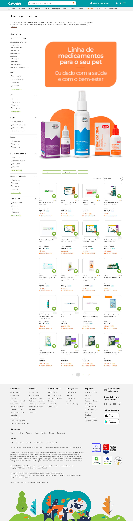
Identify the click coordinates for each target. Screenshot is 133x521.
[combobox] (52, 3)
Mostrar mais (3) (16, 215)
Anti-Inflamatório (16, 48)
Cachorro (15, 34)
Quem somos (15, 392)
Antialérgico (14, 59)
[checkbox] (11, 76)
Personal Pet (70, 398)
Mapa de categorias (27, 482)
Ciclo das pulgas (90, 406)
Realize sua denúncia (17, 421)
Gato (21, 433)
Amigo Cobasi (52, 392)
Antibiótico (14, 62)
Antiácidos (13, 56)
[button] (73, 3)
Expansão (13, 415)
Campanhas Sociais (16, 404)
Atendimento (113, 8)
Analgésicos (14, 45)
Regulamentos (34, 395)
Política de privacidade (36, 401)
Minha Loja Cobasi (91, 418)
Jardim (44, 433)
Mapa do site (14, 482)
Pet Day (88, 415)
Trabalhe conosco (16, 409)
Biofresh (88, 398)
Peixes (51, 433)
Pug (11, 442)
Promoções (89, 8)
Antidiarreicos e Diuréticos (19, 67)
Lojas (98, 8)
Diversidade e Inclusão (18, 401)
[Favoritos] (120, 3)
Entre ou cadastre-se (101, 3)
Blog (104, 8)
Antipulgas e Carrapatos (18, 42)
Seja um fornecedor (17, 412)
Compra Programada (55, 398)
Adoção (69, 401)
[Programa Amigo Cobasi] (117, 3)
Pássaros (29, 433)
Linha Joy (88, 395)
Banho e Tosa (71, 392)
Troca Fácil (32, 409)
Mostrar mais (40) (16, 170)
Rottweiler (20, 442)
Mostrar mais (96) (16, 89)
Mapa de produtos (41, 482)
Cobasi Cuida (52, 404)
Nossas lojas (14, 395)
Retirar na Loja (53, 406)
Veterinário (70, 395)
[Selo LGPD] (118, 465)
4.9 (77, 200)
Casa (36, 433)
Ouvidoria (32, 412)
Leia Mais (14, 27)
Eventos (13, 398)
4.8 (55, 200)
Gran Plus (88, 412)
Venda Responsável (17, 406)
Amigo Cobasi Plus (54, 395)
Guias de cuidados (91, 421)
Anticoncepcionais (16, 64)
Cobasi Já (51, 401)
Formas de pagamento (37, 404)
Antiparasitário (15, 50)
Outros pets (61, 433)
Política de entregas (36, 398)
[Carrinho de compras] (124, 3)
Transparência (15, 418)
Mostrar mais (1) (16, 111)
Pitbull (29, 442)
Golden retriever (51, 442)
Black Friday (89, 404)
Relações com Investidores (19, 423)
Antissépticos (14, 53)
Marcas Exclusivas (91, 392)
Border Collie (38, 442)
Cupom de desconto (92, 401)
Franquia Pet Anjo (72, 404)
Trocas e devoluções (36, 406)
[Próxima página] (89, 375)
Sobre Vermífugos (91, 409)
